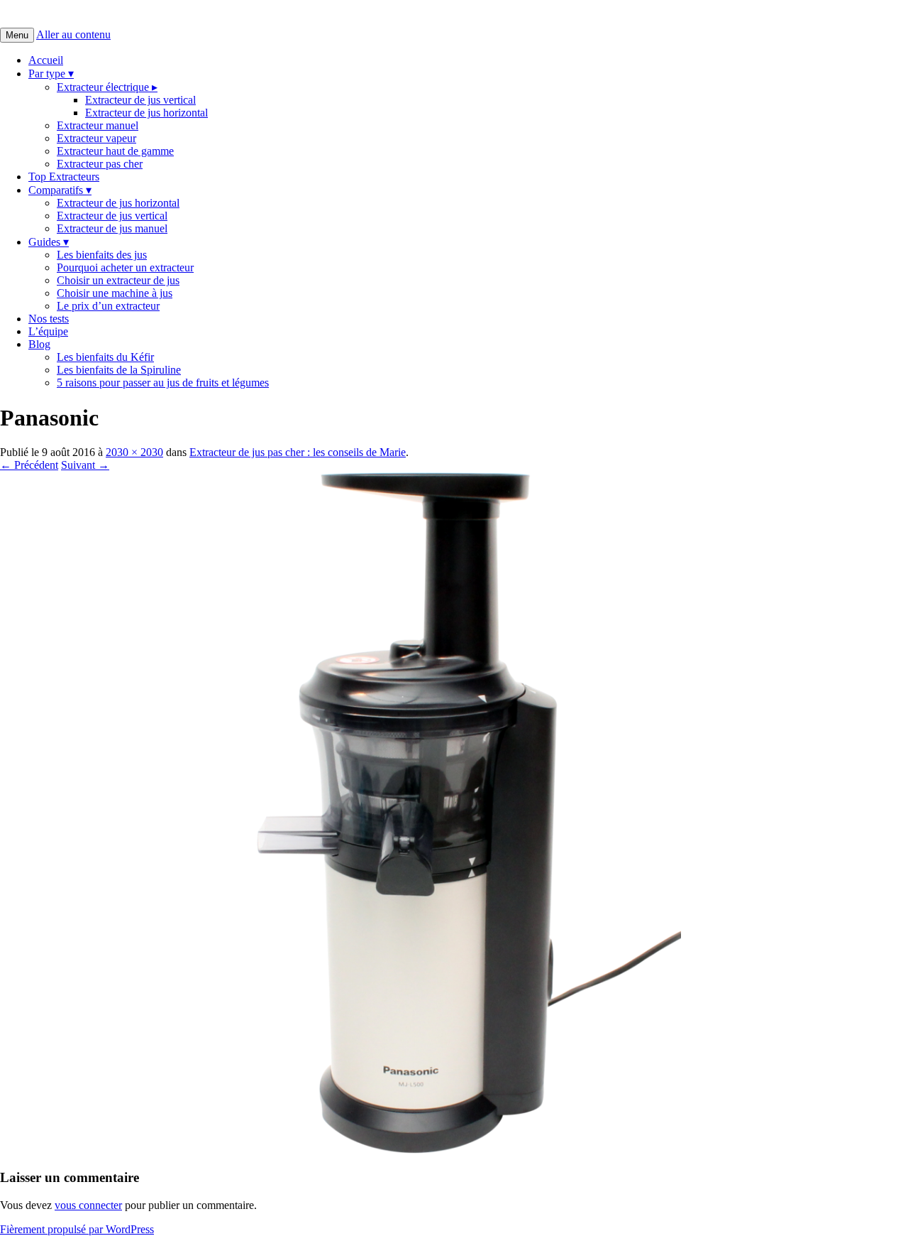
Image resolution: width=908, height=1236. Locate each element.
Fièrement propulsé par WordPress (77, 1229)
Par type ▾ (51, 73)
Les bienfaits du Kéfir (105, 357)
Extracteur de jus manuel (112, 228)
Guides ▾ (48, 242)
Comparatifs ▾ (60, 190)
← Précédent (29, 465)
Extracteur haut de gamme (115, 151)
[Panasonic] (340, 1150)
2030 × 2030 (134, 452)
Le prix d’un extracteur (108, 306)
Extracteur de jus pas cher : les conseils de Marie (297, 452)
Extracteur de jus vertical (140, 100)
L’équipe (48, 331)
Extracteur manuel (97, 125)
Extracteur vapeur (96, 138)
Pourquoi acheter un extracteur (125, 267)
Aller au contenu (73, 34)
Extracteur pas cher (100, 164)
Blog (39, 344)
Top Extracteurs (63, 176)
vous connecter (88, 1205)
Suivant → (85, 465)
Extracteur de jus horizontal (146, 113)
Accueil (45, 60)
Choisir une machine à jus (114, 293)
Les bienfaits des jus (102, 255)
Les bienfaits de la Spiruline (119, 370)
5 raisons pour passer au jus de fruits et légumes (163, 382)
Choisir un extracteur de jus (118, 280)
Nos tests (48, 319)
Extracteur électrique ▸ (107, 87)
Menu (17, 35)
